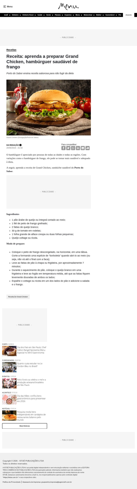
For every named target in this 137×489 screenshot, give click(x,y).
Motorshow (88, 15)
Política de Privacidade (11, 482)
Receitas (11, 49)
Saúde (39, 15)
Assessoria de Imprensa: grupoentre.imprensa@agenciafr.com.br (47, 482)
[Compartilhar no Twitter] (68, 148)
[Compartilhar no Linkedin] (78, 148)
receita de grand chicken (18, 297)
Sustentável (110, 15)
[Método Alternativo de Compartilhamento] (87, 148)
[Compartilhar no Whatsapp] (73, 148)
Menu (78, 15)
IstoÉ (6, 15)
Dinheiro (15, 15)
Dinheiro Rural (27, 15)
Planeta (58, 15)
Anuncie (129, 15)
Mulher (98, 15)
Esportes (68, 15)
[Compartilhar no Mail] (83, 148)
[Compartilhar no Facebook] (63, 148)
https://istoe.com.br (10, 477)
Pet (120, 15)
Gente (48, 15)
